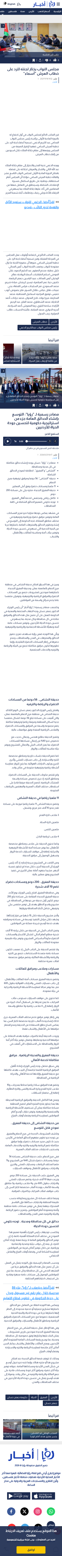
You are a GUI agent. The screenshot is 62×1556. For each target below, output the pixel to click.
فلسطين (12, 11)
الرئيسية (57, 11)
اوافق (31, 1549)
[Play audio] (8, 441)
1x (15, 441)
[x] (24, 1511)
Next (3, 385)
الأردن (31, 11)
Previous (58, 385)
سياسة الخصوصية (15, 1539)
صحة (22, 11)
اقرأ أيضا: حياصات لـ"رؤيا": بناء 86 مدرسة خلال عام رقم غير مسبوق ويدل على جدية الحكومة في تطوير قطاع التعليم (31, 1293)
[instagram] (38, 1511)
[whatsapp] (51, 1511)
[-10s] (50, 441)
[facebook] (11, 1511)
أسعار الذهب (44, 11)
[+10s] (55, 441)
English (11, 4)
